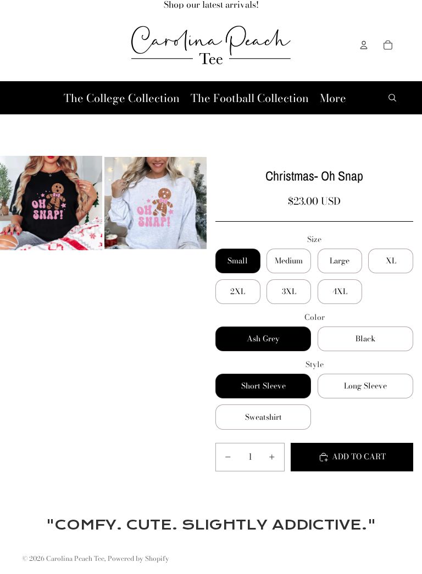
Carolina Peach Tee (75, 558)
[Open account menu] (364, 45)
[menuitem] (333, 98)
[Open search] (392, 98)
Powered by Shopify (138, 558)
